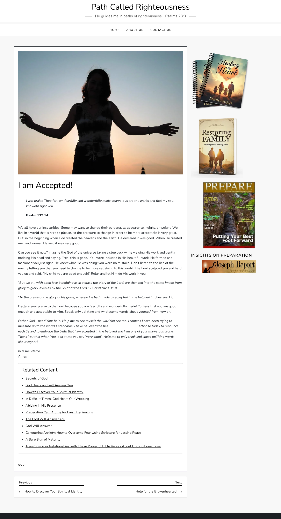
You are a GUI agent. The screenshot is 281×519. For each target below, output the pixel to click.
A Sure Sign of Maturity (43, 439)
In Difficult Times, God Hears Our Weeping (57, 399)
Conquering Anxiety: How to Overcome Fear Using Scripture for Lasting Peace (83, 432)
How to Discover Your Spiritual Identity (54, 392)
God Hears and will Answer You (49, 385)
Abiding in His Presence (43, 405)
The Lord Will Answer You (45, 419)
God (21, 464)
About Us (134, 30)
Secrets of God (37, 378)
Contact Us (160, 30)
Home (114, 30)
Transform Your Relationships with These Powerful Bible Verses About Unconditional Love (93, 446)
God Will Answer (39, 426)
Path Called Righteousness (140, 7)
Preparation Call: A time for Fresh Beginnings (59, 412)
